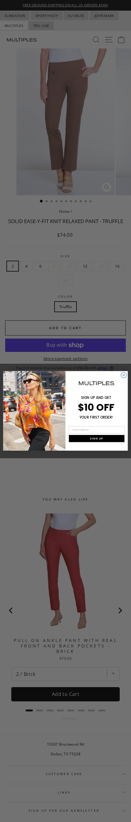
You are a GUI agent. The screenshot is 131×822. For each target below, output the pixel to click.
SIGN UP (96, 438)
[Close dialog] (123, 375)
